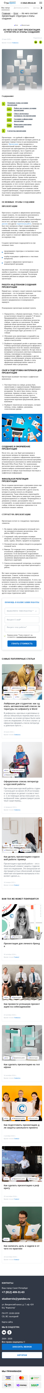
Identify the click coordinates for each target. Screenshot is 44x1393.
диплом (4, 224)
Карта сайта (7, 1322)
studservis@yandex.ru (16, 1298)
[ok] (9, 1332)
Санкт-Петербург (20, 1288)
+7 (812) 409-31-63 (13, 1292)
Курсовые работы (28, 692)
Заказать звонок (22, 1347)
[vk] (4, 1332)
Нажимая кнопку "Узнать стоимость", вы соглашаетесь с (21, 636)
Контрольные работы (12, 692)
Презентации (26, 25)
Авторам (22, 1355)
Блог (16, 25)
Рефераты (9, 697)
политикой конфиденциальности (26, 637)
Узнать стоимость (22, 644)
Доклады (36, 8)
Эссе (17, 697)
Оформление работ (11, 774)
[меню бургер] (40, 3)
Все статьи (5, 8)
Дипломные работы (21, 8)
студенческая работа (23, 224)
